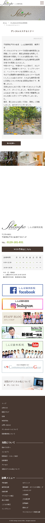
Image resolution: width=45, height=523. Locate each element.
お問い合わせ (6, 425)
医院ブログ (5, 412)
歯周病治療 (5, 487)
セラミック (26, 483)
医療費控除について (8, 434)
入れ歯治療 (26, 499)
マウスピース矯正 (8, 496)
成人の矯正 (5, 500)
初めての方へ (6, 447)
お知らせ (5, 408)
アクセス (5, 465)
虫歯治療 (5, 491)
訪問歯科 (25, 503)
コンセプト (5, 452)
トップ (4, 403)
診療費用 (5, 460)
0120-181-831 (12, 242)
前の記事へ (11, 143)
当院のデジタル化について (17, 383)
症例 (3, 416)
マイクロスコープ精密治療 (31, 512)
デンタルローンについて (10, 429)
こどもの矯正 (6, 504)
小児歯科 (25, 494)
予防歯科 (5, 483)
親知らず (25, 507)
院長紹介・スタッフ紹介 (10, 456)
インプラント (6, 509)
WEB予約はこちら (22, 249)
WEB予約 (5, 421)
